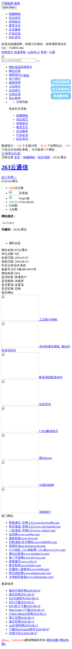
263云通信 (14, 167)
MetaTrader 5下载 (26, 610)
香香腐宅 (23, 561)
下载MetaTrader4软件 (29, 629)
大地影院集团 (31, 577)
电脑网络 (29, 157)
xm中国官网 (23, 625)
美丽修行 (45, 512)
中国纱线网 (46, 485)
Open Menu (9, 7)
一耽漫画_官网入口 (32, 530)
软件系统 (44, 157)
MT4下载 (21, 602)
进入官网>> (9, 177)
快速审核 (20, 52)
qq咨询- (32, 52)
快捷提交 (7, 52)
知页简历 (45, 404)
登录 (44, 52)
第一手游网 (27, 557)
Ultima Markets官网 (28, 613)
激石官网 (21, 594)
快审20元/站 (13, 153)
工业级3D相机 (48, 319)
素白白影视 (29, 553)
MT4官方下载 (24, 606)
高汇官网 (21, 617)
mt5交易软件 (24, 598)
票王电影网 (30, 573)
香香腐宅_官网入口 (34, 522)
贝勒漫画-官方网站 (33, 542)
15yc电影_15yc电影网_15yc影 (37, 549)
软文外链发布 (61, 88)
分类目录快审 (61, 81)
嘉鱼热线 (23, 538)
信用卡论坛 (23, 633)
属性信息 (15, 243)
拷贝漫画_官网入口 (35, 526)
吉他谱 (24, 534)
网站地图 (53, 640)
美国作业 (27, 546)
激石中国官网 (24, 590)
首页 (17, 157)
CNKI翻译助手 (48, 431)
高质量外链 (61, 95)
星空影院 (25, 565)
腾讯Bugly (45, 458)
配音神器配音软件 (51, 377)
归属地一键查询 (29, 569)
